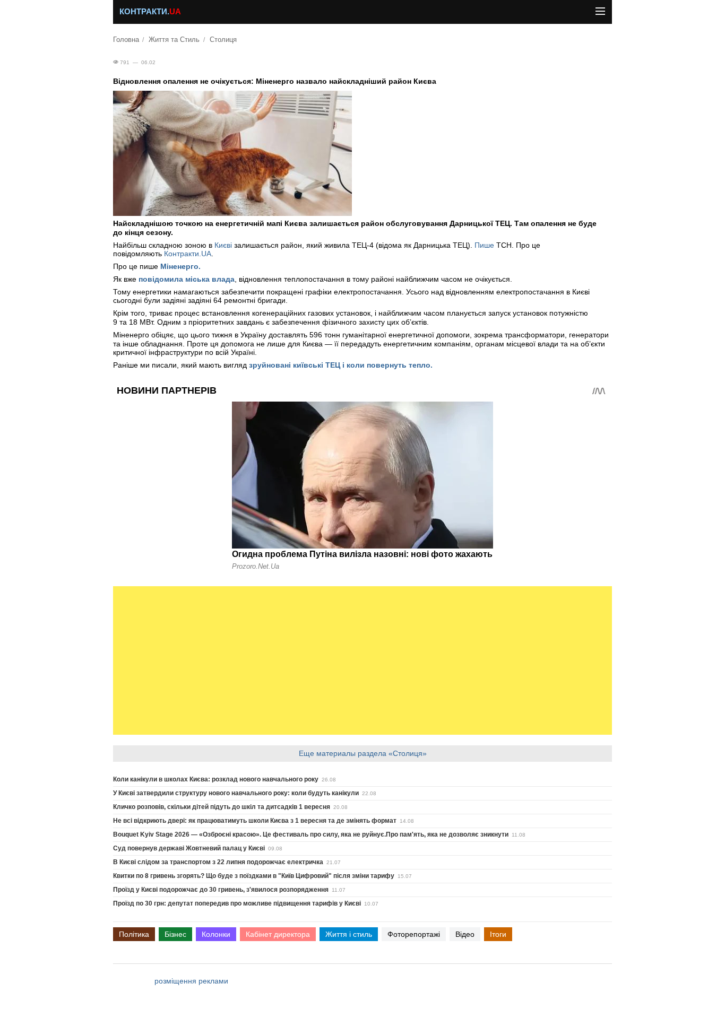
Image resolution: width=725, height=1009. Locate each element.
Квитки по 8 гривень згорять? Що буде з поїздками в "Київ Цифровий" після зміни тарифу (253, 876)
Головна (126, 40)
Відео (464, 934)
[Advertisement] (362, 660)
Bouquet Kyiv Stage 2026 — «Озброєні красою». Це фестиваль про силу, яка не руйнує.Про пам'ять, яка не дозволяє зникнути (310, 834)
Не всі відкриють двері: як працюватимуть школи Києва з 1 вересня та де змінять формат (254, 820)
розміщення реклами (191, 981)
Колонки (216, 934)
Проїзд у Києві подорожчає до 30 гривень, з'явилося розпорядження (221, 889)
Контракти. (150, 11)
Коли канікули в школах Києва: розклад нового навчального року (215, 779)
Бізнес (175, 934)
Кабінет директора (278, 934)
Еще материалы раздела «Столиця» (363, 753)
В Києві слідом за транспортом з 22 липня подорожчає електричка (218, 862)
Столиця (223, 40)
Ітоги (498, 934)
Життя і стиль (348, 934)
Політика (134, 934)
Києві (223, 245)
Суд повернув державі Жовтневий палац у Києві (189, 848)
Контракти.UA (187, 253)
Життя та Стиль (174, 40)
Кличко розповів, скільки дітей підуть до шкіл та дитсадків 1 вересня (221, 807)
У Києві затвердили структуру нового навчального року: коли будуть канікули (236, 793)
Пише (485, 245)
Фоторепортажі (413, 934)
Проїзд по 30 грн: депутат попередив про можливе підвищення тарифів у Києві (237, 903)
